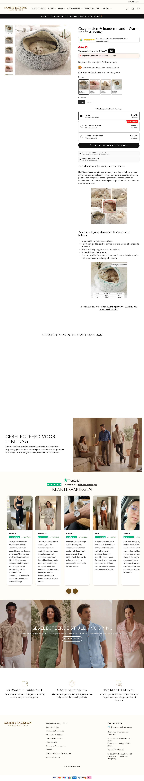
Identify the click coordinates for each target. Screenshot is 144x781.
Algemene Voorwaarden (55, 746)
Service (106, 9)
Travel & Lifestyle (91, 9)
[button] (109, 116)
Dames (51, 9)
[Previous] (68, 591)
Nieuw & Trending (39, 9)
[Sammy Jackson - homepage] (15, 8)
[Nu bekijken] (72, 634)
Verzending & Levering (55, 731)
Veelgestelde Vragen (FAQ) (57, 723)
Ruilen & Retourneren (54, 734)
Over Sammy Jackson (54, 738)
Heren (60, 9)
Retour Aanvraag (53, 757)
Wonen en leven (73, 9)
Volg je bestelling (52, 727)
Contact (49, 750)
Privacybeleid (51, 742)
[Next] (75, 591)
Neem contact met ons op (121, 727)
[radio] (83, 87)
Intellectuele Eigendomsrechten (58, 753)
